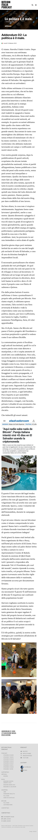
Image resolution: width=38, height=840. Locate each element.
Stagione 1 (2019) (8, 769)
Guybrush (27, 767)
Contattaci (5, 808)
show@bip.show (8, 816)
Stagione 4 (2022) (8, 763)
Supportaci (5, 772)
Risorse (5, 776)
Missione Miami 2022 (9, 784)
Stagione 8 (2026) (8, 755)
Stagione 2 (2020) (8, 767)
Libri (4, 791)
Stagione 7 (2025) (8, 757)
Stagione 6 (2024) (8, 759)
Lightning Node (7, 804)
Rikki (25, 770)
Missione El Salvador (9, 786)
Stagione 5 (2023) (8, 761)
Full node (6, 795)
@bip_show (7, 819)
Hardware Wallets (9, 793)
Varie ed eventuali (9, 797)
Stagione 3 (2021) (8, 765)
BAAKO (35, 831)
